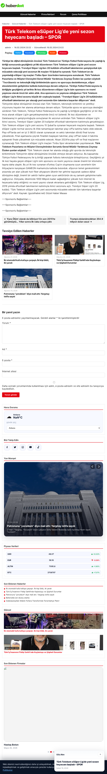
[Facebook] (7, 447)
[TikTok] (38, 447)
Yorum (6, 323)
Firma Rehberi (48, 14)
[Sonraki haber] (98, 466)
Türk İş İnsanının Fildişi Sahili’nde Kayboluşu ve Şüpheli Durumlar (33, 591)
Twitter (18, 53)
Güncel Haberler (28, 14)
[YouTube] (30, 447)
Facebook (29, 53)
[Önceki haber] (92, 466)
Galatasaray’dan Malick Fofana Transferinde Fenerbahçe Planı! (32, 601)
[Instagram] (23, 447)
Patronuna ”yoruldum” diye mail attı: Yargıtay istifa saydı (30, 595)
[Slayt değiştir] (48, 752)
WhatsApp (42, 53)
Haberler (6, 24)
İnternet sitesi (9, 371)
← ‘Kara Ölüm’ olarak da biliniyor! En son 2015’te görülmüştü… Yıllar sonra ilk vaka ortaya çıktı (29, 220)
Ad (4, 349)
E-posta (7, 360)
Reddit (52, 53)
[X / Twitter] (15, 447)
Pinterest (62, 53)
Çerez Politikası (79, 14)
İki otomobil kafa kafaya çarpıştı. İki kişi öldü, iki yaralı (29, 588)
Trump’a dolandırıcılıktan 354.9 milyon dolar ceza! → (86, 220)
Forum (63, 14)
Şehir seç (11, 422)
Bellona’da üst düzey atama (17, 598)
